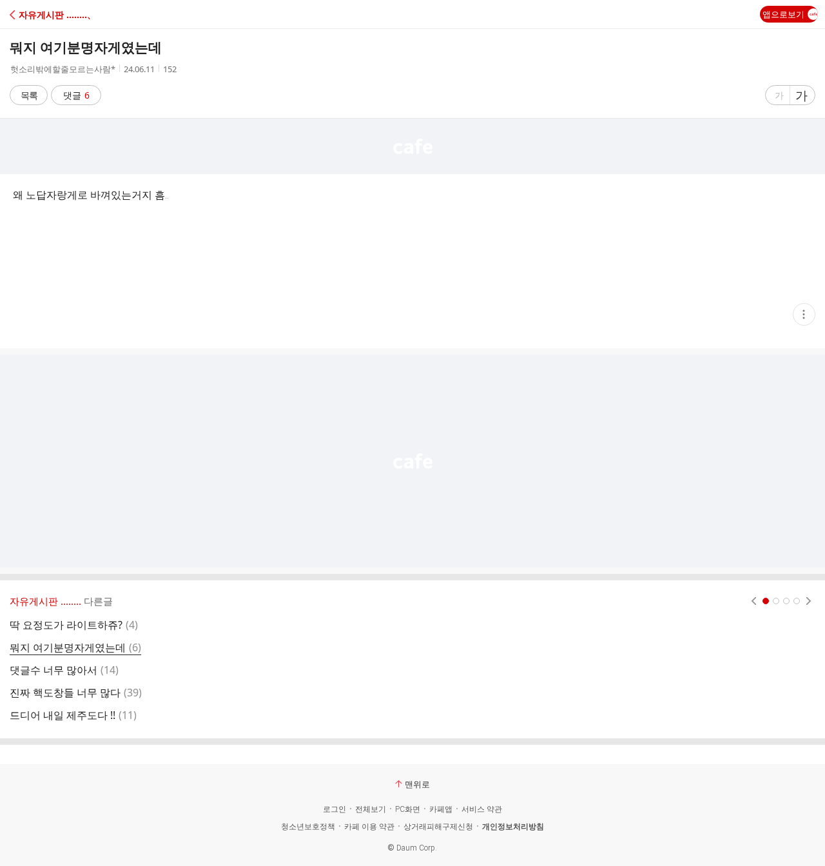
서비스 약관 (481, 809)
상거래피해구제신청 (438, 826)
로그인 (334, 809)
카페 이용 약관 (369, 826)
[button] (66, 14)
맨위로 (417, 784)
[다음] (808, 601)
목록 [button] (29, 95)
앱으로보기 (783, 14)
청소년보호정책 (308, 826)
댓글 (76, 95)
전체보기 (370, 809)
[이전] (754, 601)
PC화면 (407, 809)
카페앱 (440, 809)
